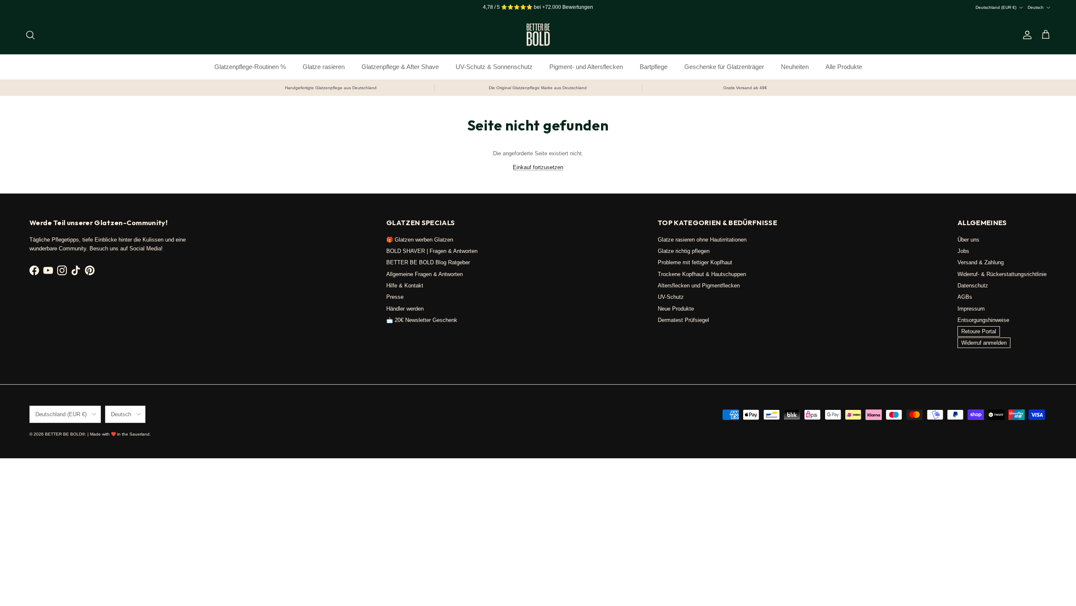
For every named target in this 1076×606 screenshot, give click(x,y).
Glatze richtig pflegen (683, 251)
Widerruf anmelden (984, 343)
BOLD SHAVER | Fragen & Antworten (431, 251)
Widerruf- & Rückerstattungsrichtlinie (1002, 274)
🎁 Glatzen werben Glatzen (419, 240)
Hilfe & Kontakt (404, 285)
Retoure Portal (978, 331)
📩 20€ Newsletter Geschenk (421, 320)
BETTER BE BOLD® (65, 434)
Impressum (971, 309)
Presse (395, 297)
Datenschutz (972, 285)
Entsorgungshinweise (983, 320)
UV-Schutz (671, 297)
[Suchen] (30, 35)
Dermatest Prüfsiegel (683, 320)
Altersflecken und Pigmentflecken (699, 285)
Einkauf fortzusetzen (538, 167)
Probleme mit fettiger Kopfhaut (695, 262)
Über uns (968, 240)
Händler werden (405, 309)
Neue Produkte (676, 309)
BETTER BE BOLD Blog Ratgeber (428, 262)
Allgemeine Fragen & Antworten (424, 274)
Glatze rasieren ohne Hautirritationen (702, 240)
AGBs (964, 297)
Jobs (963, 251)
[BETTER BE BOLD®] (538, 35)
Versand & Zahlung (980, 262)
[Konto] (1025, 35)
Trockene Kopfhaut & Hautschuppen (702, 274)
